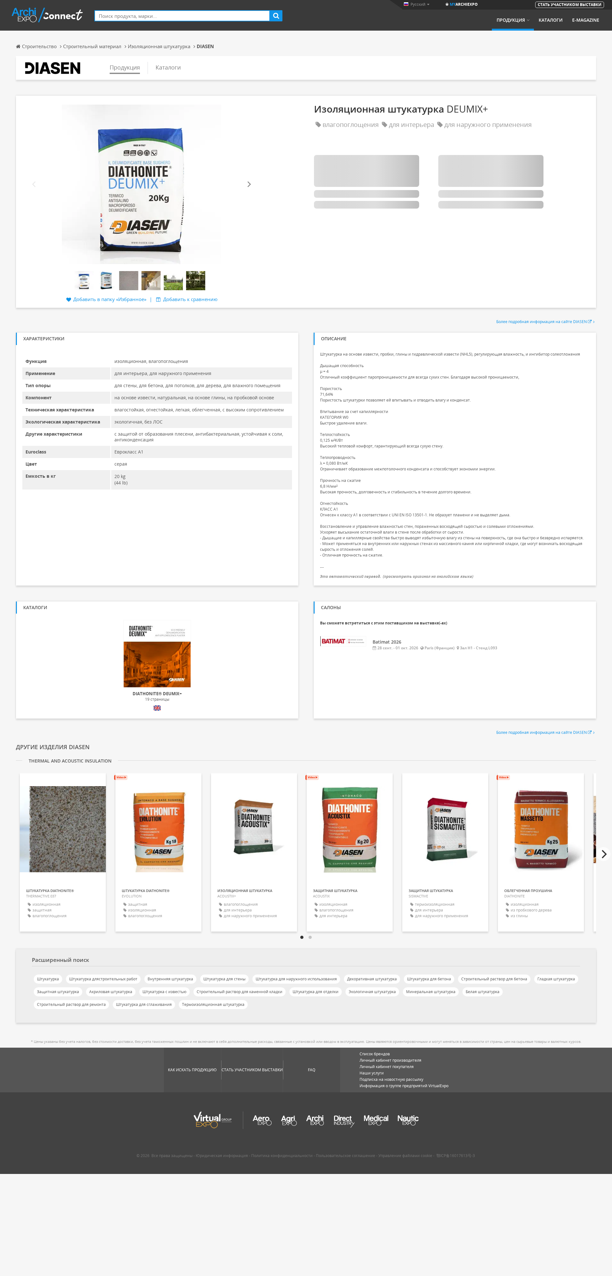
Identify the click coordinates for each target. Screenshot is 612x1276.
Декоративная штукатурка (372, 979)
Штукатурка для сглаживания (144, 1004)
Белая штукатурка (482, 991)
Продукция (511, 20)
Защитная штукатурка (58, 991)
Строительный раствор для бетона (494, 979)
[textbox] (182, 15)
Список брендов (375, 1054)
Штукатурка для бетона (429, 979)
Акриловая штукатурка (110, 991)
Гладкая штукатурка (556, 979)
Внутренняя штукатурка (170, 979)
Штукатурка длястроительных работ (103, 979)
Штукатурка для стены (224, 979)
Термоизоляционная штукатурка (213, 1004)
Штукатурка (48, 979)
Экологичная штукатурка (372, 991)
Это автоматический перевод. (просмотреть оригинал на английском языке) (396, 576)
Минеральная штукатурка (430, 991)
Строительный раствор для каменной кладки (239, 991)
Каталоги (551, 20)
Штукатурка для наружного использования (296, 979)
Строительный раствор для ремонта (71, 1004)
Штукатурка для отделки (316, 991)
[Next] (248, 184)
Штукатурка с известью (164, 991)
